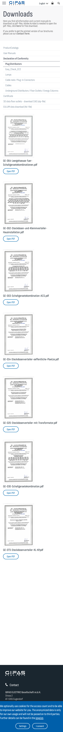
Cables (8, 85)
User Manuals (9, 53)
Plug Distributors (13, 64)
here (18, 26)
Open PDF (11, 171)
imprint (39, 718)
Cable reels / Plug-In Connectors (20, 80)
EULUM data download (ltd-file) (17, 106)
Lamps (8, 74)
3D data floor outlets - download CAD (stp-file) (24, 101)
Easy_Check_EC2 (13, 69)
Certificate (8, 96)
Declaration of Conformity (15, 58)
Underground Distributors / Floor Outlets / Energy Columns (31, 90)
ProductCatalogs (11, 47)
